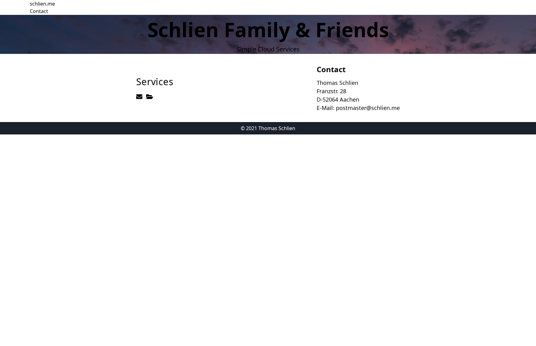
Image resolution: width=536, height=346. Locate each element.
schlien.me (42, 3)
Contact (39, 11)
